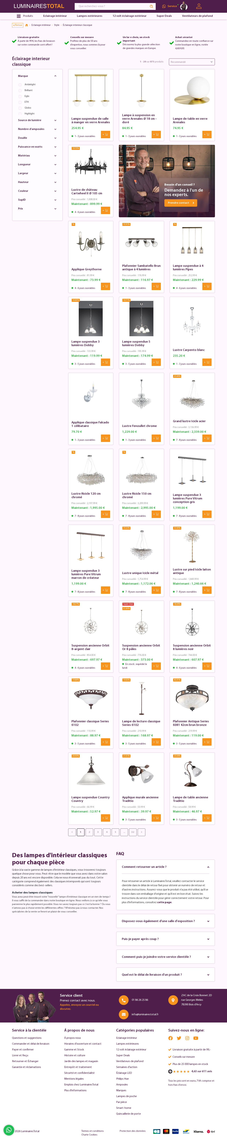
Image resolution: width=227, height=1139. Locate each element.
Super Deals (123, 1055)
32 (132, 832)
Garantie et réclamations (26, 1067)
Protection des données (133, 1131)
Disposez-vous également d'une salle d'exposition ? (158, 921)
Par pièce (121, 1102)
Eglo (27, 96)
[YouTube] (195, 1039)
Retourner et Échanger (25, 1061)
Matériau (24, 155)
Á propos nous (72, 1038)
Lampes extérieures (127, 1043)
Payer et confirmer (23, 1049)
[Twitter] (179, 1039)
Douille (22, 138)
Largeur (23, 173)
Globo (28, 108)
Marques (121, 1090)
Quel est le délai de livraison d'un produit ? (152, 975)
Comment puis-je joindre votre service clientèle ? (156, 957)
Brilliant (28, 90)
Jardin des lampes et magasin (81, 1061)
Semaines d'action (126, 1067)
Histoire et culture (74, 1055)
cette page (164, 902)
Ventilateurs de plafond (129, 1061)
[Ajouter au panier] (105, 134)
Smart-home (123, 1108)
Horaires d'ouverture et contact (82, 1043)
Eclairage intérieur (126, 1038)
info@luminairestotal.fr (145, 1014)
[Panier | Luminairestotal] (211, 6)
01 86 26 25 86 (140, 1000)
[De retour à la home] (28, 25)
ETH (27, 102)
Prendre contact (178, 203)
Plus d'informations (75, 1090)
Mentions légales (74, 1078)
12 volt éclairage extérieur (131, 1049)
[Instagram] (187, 1039)
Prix (20, 208)
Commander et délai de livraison (30, 1043)
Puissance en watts (30, 146)
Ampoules (122, 1084)
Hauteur (23, 182)
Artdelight (30, 84)
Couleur (23, 191)
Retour (18, 25)
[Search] (152, 6)
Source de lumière (29, 120)
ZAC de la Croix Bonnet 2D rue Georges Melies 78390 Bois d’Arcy (196, 1000)
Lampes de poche (126, 1096)
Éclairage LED (124, 1073)
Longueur (24, 164)
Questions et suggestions (26, 1038)
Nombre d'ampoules (31, 129)
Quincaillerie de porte (128, 1113)
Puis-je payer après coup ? (140, 939)
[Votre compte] (199, 6)
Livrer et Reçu (20, 1055)
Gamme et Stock (74, 1049)
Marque (23, 76)
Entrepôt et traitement (78, 1067)
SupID (22, 200)
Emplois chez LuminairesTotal (81, 1084)
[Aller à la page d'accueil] (40, 6)
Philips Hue (122, 1078)
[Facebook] (170, 1039)
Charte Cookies (89, 1135)
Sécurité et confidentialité (79, 1073)
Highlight (29, 113)
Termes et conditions (92, 1131)
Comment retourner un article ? (144, 867)
